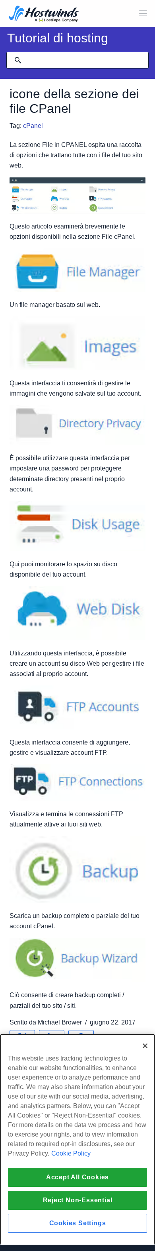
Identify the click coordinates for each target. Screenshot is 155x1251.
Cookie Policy (71, 1153)
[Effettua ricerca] (18, 60)
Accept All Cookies (77, 1177)
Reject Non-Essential (77, 1200)
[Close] (145, 1046)
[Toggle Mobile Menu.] (143, 13)
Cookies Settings (77, 1223)
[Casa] (43, 14)
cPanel (33, 125)
